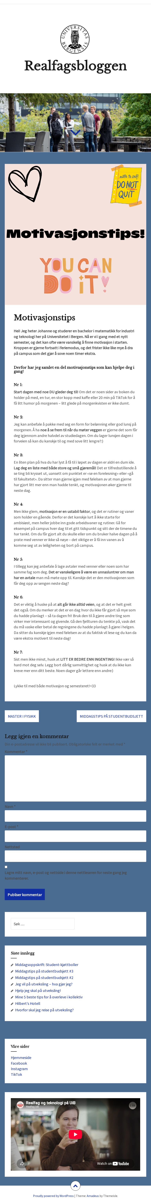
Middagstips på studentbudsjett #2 (44, 977)
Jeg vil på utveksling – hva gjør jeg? (44, 983)
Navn (10, 806)
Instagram (19, 1068)
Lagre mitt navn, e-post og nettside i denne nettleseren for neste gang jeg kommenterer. (66, 875)
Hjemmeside (21, 1057)
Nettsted (12, 846)
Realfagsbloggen (75, 66)
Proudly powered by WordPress (53, 1196)
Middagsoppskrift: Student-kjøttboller (46, 964)
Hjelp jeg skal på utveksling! (38, 990)
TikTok (16, 1074)
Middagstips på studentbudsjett (111, 716)
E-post (11, 826)
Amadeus (93, 1196)
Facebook (19, 1063)
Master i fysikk (22, 716)
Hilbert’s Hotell (27, 1003)
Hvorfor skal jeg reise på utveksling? (44, 1009)
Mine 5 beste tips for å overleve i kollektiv (49, 996)
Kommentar (16, 751)
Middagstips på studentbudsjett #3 (44, 970)
